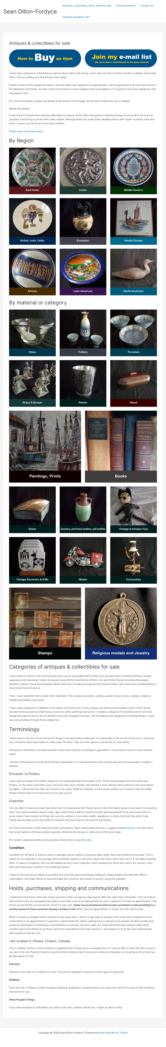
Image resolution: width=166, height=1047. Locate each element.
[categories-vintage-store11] (83, 333)
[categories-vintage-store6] (133, 171)
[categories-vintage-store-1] (121, 623)
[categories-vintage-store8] (133, 221)
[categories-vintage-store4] (83, 171)
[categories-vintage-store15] (45, 447)
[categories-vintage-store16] (133, 383)
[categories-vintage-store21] (83, 383)
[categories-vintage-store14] (133, 333)
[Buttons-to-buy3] (45, 58)
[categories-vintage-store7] (133, 272)
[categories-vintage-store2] (32, 272)
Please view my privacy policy (26, 131)
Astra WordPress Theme (114, 1032)
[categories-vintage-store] (32, 221)
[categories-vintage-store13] (32, 383)
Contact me (147, 5)
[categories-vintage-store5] (83, 221)
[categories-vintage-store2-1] (45, 623)
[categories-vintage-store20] (32, 509)
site (89, 839)
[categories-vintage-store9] (83, 272)
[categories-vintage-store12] (32, 333)
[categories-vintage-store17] (133, 509)
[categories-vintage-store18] (83, 509)
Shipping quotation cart (76, 16)
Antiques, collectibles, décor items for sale (87, 5)
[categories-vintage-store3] (32, 171)
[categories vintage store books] (121, 447)
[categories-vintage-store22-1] (83, 560)
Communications (126, 5)
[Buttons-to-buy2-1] (121, 58)
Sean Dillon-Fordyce (30, 11)
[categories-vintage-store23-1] (32, 560)
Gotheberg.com (126, 827)
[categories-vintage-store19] (133, 560)
